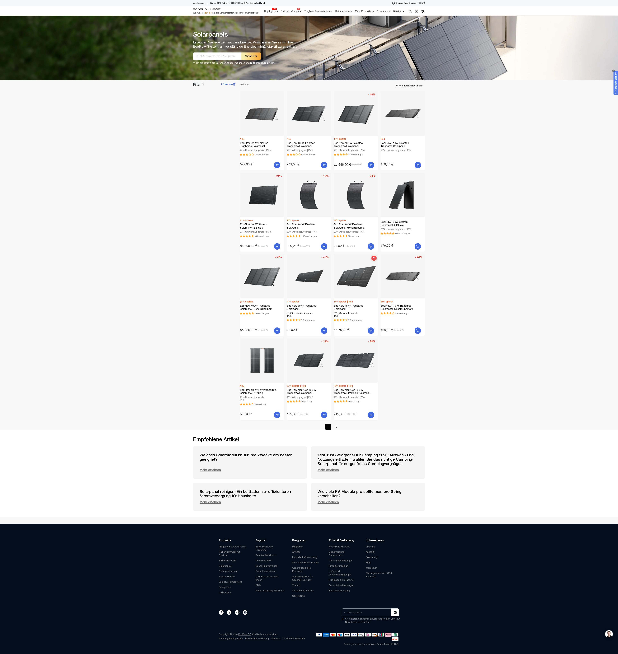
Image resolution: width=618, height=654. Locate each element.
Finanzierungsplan (338, 566)
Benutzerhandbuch (266, 555)
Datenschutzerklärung (257, 638)
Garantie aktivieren (266, 571)
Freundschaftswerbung (304, 557)
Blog (368, 562)
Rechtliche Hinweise (339, 546)
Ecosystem (225, 587)
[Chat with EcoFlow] (609, 634)
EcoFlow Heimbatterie (230, 582)
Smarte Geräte (227, 576)
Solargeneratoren (228, 571)
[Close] (613, 71)
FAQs (258, 585)
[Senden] (395, 612)
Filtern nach (409, 85)
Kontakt (370, 552)
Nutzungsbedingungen (231, 638)
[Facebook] (221, 612)
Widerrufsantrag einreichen (270, 590)
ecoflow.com (199, 3)
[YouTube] (245, 612)
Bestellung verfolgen (266, 566)
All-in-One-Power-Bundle (305, 562)
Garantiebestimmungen (341, 585)
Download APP (263, 560)
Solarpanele (225, 566)
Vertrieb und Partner (303, 590)
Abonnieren (251, 56)
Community (371, 557)
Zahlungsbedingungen (340, 560)
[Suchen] (410, 11)
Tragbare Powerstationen (232, 546)
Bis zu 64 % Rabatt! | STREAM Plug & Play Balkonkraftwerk (237, 3)
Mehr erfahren (210, 470)
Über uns (370, 546)
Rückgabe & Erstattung (341, 580)
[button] (247, 154)
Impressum (371, 568)
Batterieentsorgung (339, 590)
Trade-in (296, 585)
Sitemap (275, 638)
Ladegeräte (225, 592)
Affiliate (296, 552)
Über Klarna (298, 596)
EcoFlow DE (244, 634)
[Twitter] (229, 612)
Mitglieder (297, 546)
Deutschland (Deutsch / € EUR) (410, 3)
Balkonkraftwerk (227, 560)
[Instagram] (237, 612)
